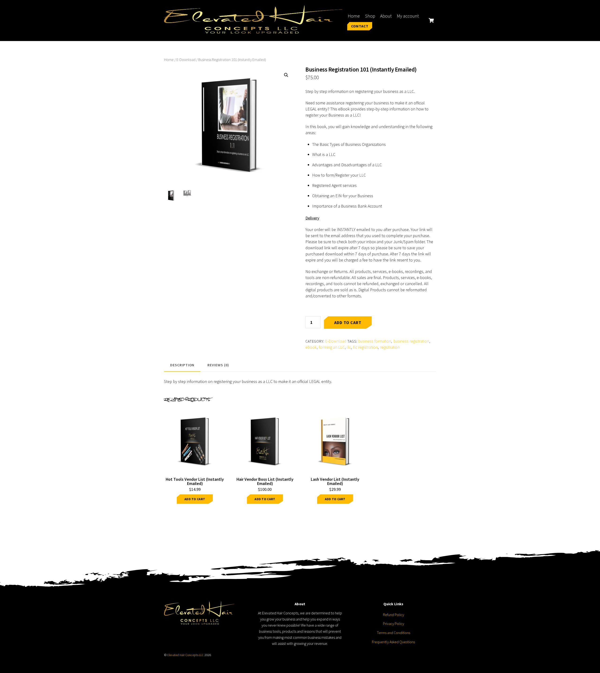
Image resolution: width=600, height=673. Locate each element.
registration (390, 347)
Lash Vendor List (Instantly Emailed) (335, 481)
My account (408, 16)
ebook (311, 347)
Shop (370, 16)
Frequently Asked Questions (393, 641)
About (386, 16)
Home (354, 16)
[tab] (182, 365)
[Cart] (431, 20)
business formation (374, 341)
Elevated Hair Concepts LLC (185, 655)
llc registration (365, 347)
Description (182, 365)
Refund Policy (393, 614)
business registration (411, 341)
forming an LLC (332, 347)
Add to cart (347, 322)
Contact (360, 26)
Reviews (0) (218, 365)
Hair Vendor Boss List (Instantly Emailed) (264, 481)
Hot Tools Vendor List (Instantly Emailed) (195, 481)
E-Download (185, 59)
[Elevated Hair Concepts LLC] (253, 30)
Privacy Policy (393, 623)
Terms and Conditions (393, 632)
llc (349, 347)
